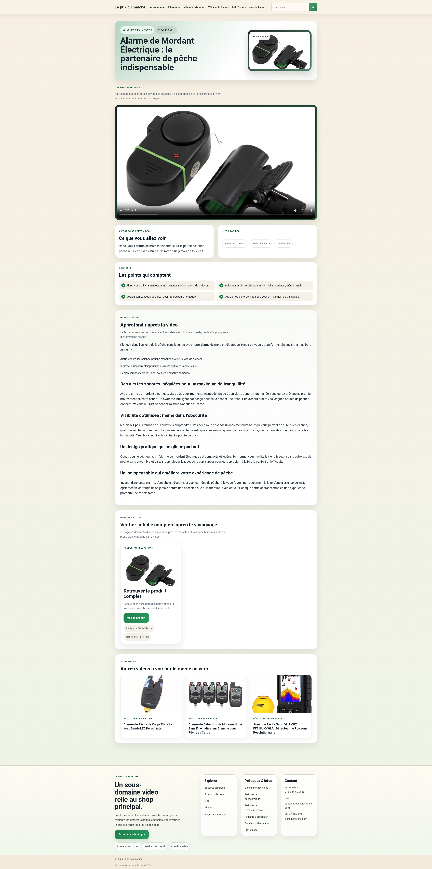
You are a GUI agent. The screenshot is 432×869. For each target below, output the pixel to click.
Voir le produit (136, 618)
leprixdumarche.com (296, 818)
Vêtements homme (194, 7)
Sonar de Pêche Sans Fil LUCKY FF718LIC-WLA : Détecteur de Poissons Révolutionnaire (280, 728)
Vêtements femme (218, 7)
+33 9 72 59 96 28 (294, 792)
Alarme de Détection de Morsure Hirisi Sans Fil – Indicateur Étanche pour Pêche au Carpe (215, 728)
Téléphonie (174, 7)
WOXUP (148, 865)
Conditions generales (256, 787)
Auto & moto (239, 7)
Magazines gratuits (215, 814)
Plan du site (251, 830)
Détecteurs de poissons (137, 30)
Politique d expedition (256, 816)
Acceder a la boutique (131, 834)
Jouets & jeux (256, 7)
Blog (207, 800)
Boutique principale (215, 787)
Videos (208, 807)
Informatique (157, 7)
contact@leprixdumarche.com (299, 805)
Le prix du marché (130, 7)
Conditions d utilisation (257, 823)
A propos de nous (214, 794)
